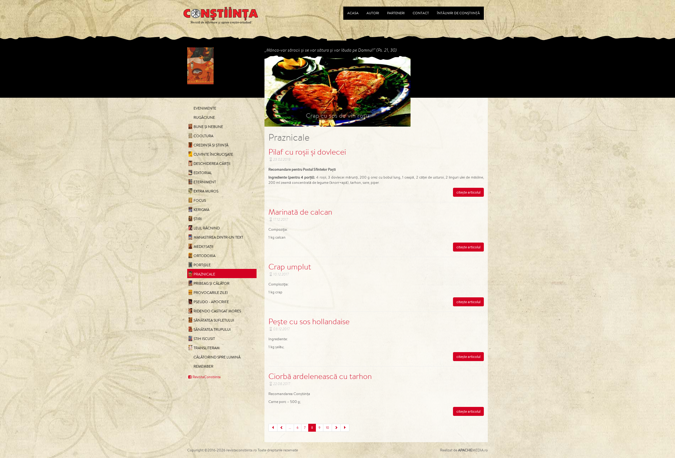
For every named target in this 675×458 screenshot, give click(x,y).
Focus (200, 200)
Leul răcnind (207, 228)
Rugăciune (204, 117)
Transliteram (207, 348)
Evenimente (205, 108)
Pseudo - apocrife (211, 301)
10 (327, 428)
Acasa (353, 13)
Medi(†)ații (203, 246)
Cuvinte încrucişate (213, 154)
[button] (275, 91)
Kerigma (201, 209)
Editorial (203, 172)
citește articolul (468, 192)
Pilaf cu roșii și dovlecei (307, 151)
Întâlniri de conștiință (458, 13)
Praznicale (204, 274)
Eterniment (205, 182)
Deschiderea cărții (212, 163)
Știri (198, 218)
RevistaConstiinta (206, 377)
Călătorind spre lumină (217, 357)
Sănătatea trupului (212, 329)
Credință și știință (211, 145)
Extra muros (206, 191)
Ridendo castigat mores (217, 311)
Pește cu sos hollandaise (309, 321)
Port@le (202, 265)
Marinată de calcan (300, 211)
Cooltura (203, 136)
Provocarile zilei (211, 292)
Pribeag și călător (211, 283)
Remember (203, 366)
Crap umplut (289, 266)
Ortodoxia (204, 255)
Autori (373, 13)
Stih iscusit (204, 338)
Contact (421, 13)
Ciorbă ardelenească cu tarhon (320, 376)
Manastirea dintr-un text (218, 237)
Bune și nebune (208, 126)
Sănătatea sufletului (214, 320)
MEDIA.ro (473, 450)
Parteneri (396, 13)
